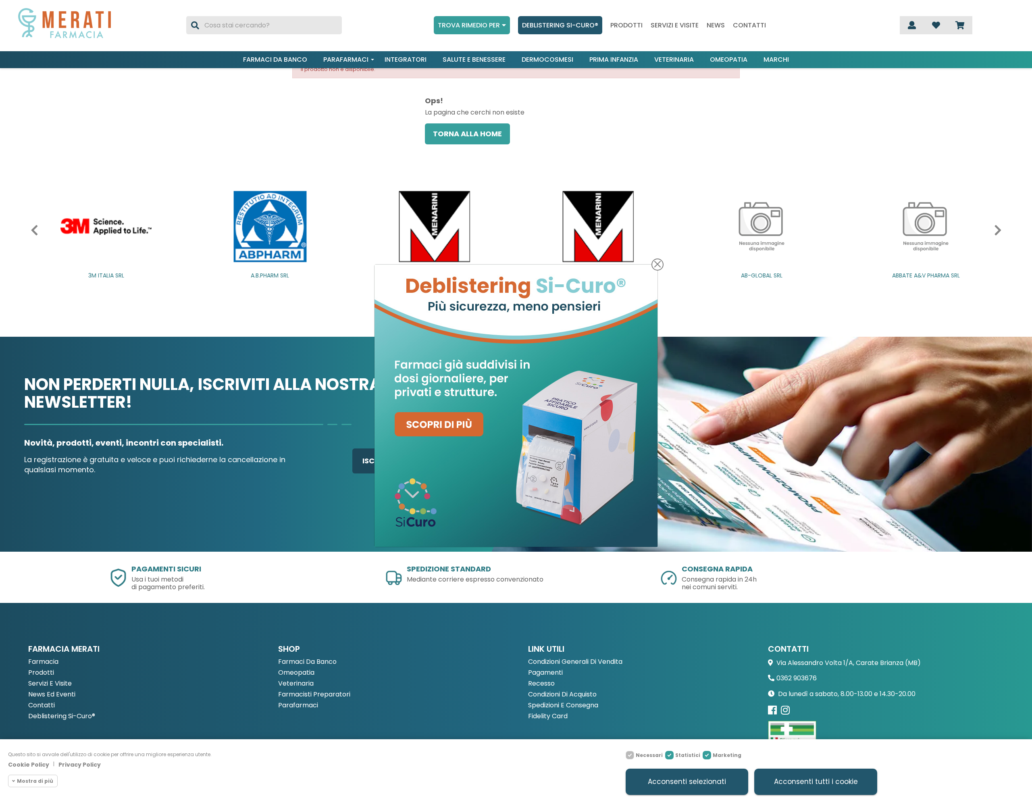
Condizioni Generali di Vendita (575, 662)
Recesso (541, 683)
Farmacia (43, 662)
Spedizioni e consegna (563, 705)
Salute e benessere (474, 59)
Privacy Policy (79, 765)
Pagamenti (545, 672)
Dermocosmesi (547, 59)
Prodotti (626, 25)
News (716, 25)
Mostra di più (35, 781)
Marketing (727, 755)
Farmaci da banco (275, 59)
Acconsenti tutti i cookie (816, 781)
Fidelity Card (548, 716)
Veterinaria (674, 59)
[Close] (657, 264)
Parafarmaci (345, 59)
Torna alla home (467, 134)
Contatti (749, 25)
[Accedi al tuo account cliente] (912, 25)
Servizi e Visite (50, 683)
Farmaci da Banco (307, 662)
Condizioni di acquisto (562, 694)
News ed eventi (51, 694)
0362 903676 (796, 678)
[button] (39, 230)
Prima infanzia (613, 59)
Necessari (649, 755)
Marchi (776, 59)
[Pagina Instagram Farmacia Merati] (785, 710)
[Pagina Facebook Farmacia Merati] (772, 710)
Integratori (406, 59)
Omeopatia (728, 59)
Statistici (687, 755)
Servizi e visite (675, 25)
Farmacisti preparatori (314, 694)
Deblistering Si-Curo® (560, 25)
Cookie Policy (28, 765)
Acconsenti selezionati (687, 781)
